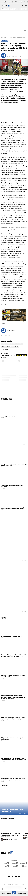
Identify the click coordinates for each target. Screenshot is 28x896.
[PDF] (12, 335)
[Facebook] (9, 876)
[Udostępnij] (25, 888)
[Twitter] (12, 876)
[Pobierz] (23, 57)
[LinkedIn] (15, 876)
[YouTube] (19, 876)
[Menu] (26, 5)
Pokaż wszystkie (5, 349)
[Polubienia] (2, 889)
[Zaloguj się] (22, 5)
